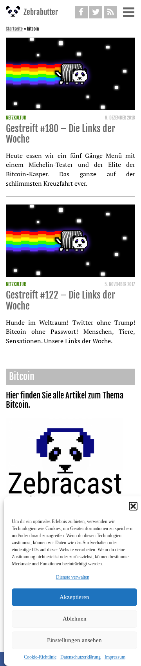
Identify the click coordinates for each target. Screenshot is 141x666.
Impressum (115, 657)
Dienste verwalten (72, 577)
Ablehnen (75, 618)
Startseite (14, 29)
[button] (133, 506)
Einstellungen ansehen (74, 640)
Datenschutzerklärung (80, 657)
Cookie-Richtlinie (40, 657)
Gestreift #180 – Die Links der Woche (60, 134)
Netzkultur (16, 118)
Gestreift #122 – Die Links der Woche (60, 300)
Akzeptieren (74, 597)
